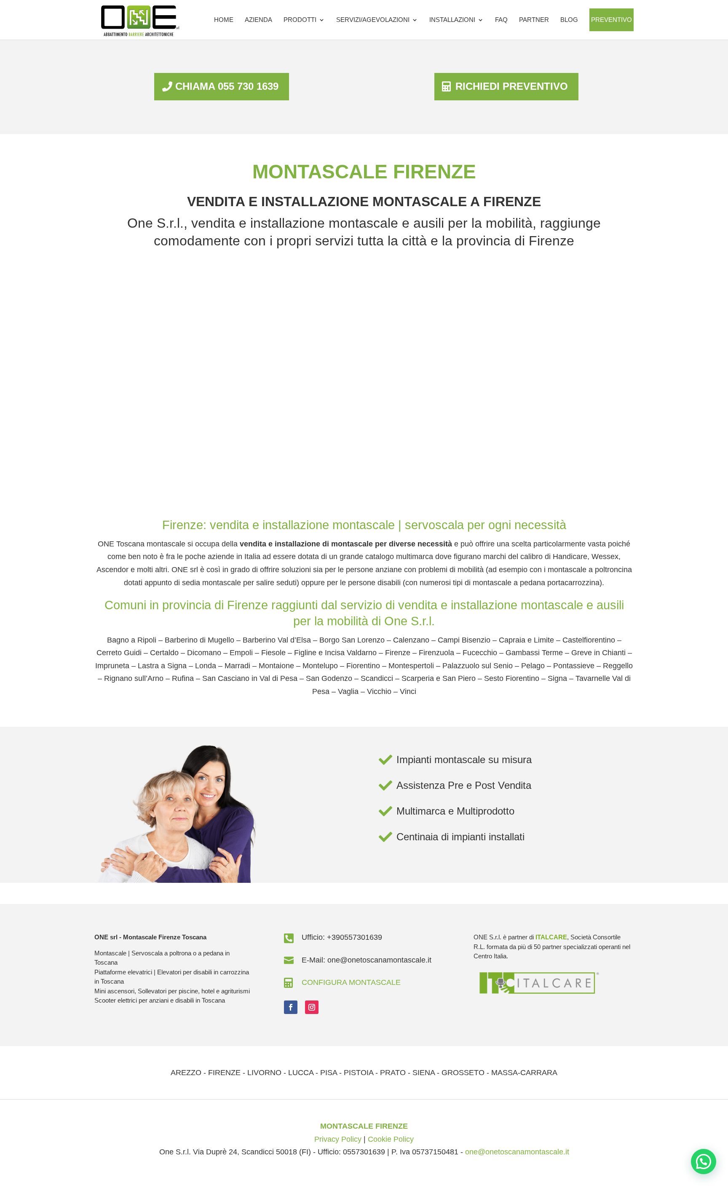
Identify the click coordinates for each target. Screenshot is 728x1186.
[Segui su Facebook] (290, 1007)
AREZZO (186, 1072)
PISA (328, 1072)
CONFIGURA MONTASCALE (351, 982)
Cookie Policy (391, 1139)
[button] (703, 1161)
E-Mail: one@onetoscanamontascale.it (366, 960)
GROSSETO (463, 1072)
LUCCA (300, 1072)
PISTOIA (358, 1072)
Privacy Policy (337, 1139)
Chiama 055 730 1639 (226, 86)
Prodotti (300, 19)
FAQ (501, 19)
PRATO (393, 1072)
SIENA (423, 1072)
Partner (534, 19)
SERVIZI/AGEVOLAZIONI (373, 19)
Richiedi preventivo (511, 86)
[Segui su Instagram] (311, 1007)
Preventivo (611, 19)
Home (223, 19)
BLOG (569, 19)
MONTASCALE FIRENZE (364, 1126)
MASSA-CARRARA (524, 1072)
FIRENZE (224, 1072)
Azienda (258, 19)
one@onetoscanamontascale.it (517, 1152)
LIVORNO (264, 1072)
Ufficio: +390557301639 (342, 937)
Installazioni (452, 19)
